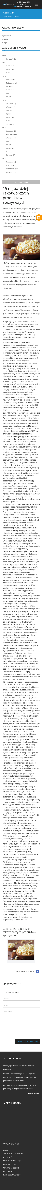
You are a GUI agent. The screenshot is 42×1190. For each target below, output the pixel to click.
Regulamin (7, 1171)
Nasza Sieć (7, 1157)
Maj (9, 96)
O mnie (6, 1150)
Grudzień (11, 103)
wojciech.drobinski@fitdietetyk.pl (24, 7)
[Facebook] (37, 971)
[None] (21, 950)
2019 (4, 100)
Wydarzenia (6, 35)
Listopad (10, 79)
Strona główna (7, 16)
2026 (4, 55)
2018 (4, 127)
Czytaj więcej (33, 1093)
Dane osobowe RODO (12, 1175)
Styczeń (10, 124)
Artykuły (5, 39)
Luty (9, 72)
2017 (4, 158)
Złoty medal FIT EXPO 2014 (13, 1154)
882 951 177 (24, 4)
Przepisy (5, 42)
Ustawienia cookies (11, 1168)
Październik (11, 83)
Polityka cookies (10, 1164)
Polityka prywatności (12, 1161)
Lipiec (9, 93)
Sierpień (10, 66)
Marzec (10, 69)
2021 (4, 62)
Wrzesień (11, 86)
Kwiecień (11, 59)
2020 (4, 76)
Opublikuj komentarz (27, 1041)
